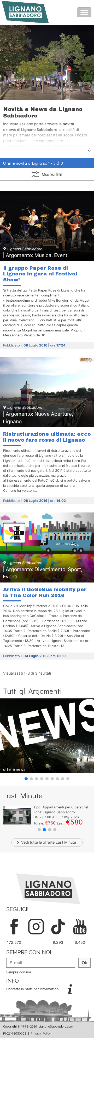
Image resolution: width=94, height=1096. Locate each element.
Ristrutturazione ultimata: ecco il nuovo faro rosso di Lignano (47, 436)
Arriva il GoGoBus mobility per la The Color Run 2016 (44, 592)
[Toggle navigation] (84, 12)
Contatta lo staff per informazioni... (34, 989)
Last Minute (66, 842)
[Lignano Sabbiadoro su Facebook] (14, 926)
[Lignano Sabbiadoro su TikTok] (58, 926)
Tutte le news (13, 769)
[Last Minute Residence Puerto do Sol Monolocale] (17, 814)
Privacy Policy (41, 1033)
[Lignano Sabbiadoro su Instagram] (36, 926)
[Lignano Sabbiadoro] (48, 888)
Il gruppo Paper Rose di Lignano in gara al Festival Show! (40, 273)
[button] (26, 778)
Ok (84, 962)
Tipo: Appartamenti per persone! (60, 807)
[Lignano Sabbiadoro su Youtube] (80, 926)
